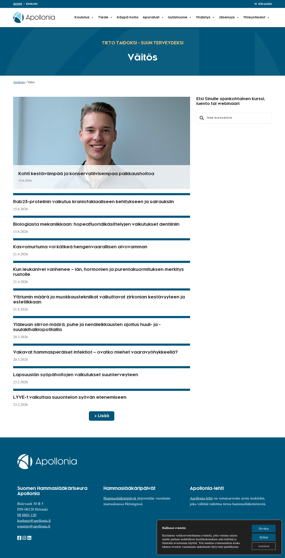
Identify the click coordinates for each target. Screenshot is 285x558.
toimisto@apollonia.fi (33, 526)
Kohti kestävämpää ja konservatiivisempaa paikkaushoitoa (86, 174)
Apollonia (19, 82)
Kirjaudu (265, 4)
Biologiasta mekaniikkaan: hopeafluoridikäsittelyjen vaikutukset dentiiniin (96, 224)
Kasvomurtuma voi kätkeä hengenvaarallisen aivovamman (80, 247)
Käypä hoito (128, 17)
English (32, 4)
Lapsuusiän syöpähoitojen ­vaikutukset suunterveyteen (75, 375)
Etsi (201, 118)
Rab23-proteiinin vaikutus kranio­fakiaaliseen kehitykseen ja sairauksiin (93, 202)
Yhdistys (203, 17)
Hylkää (264, 537)
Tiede (103, 17)
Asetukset (263, 546)
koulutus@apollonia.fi (34, 520)
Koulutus (82, 17)
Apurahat (151, 17)
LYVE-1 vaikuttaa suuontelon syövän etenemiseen (69, 397)
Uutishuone (177, 17)
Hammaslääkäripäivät (119, 498)
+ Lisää (101, 416)
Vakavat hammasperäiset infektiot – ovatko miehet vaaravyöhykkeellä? (95, 352)
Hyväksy (264, 528)
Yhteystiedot (254, 17)
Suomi (17, 4)
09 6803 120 (26, 514)
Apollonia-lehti (201, 498)
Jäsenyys (227, 17)
